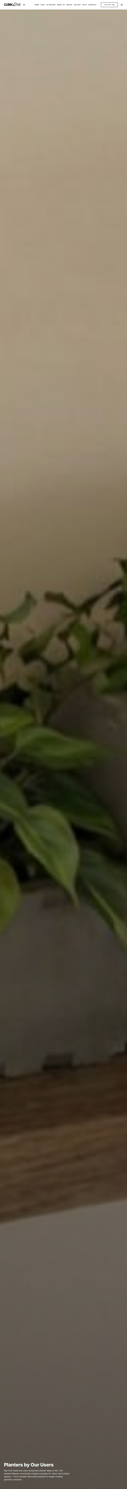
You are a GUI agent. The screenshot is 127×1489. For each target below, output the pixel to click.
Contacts (92, 4)
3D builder (50, 4)
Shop (43, 4)
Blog (85, 4)
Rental (69, 4)
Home (37, 4)
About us (61, 4)
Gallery (77, 4)
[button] (24, 4)
